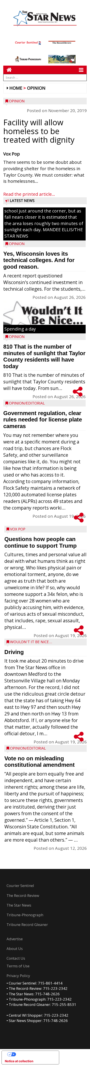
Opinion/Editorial (27, 403)
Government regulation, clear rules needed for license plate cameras (42, 419)
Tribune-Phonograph (25, 914)
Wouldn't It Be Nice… (31, 641)
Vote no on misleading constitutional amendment (39, 761)
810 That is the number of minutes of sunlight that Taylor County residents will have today (44, 356)
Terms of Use (18, 965)
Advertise (15, 938)
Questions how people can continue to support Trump (40, 542)
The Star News (19, 905)
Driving (14, 652)
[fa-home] (7, 70)
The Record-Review (23, 895)
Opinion (36, 88)
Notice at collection (19, 1061)
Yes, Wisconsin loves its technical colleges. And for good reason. (38, 260)
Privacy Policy (18, 975)
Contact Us (16, 958)
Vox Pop (17, 529)
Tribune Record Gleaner (27, 924)
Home (15, 88)
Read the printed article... (29, 194)
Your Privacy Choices (35, 1054)
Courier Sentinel (20, 885)
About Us (15, 948)
